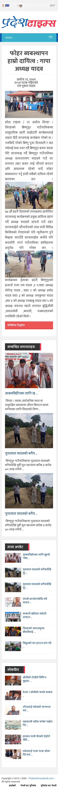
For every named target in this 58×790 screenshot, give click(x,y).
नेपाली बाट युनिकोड (28, 785)
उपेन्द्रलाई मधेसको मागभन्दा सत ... (37, 709)
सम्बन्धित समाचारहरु (21, 347)
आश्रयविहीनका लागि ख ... (21, 393)
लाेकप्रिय (13, 670)
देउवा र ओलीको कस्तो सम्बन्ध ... (37, 694)
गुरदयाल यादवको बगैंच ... (21, 453)
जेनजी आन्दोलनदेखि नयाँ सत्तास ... (35, 601)
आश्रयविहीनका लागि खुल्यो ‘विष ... (36, 556)
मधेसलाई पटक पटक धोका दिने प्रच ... (36, 753)
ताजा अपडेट (15, 547)
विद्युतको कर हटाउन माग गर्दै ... (37, 645)
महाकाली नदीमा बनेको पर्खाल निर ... (38, 723)
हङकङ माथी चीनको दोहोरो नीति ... (36, 738)
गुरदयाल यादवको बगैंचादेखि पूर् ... (37, 571)
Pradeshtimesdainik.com (41, 778)
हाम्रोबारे (12, 785)
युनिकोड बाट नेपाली (48, 785)
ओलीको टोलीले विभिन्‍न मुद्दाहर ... (34, 679)
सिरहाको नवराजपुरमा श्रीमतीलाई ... (33, 630)
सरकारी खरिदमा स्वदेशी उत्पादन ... (34, 615)
